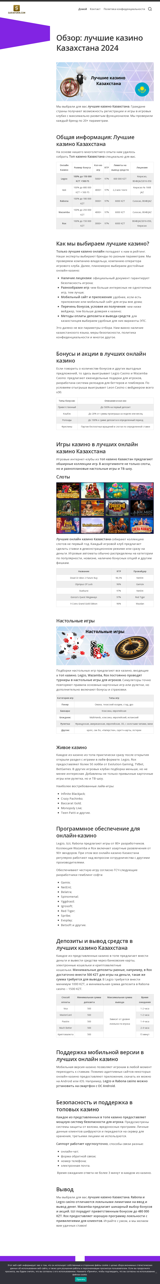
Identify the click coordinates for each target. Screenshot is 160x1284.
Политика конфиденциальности (124, 9)
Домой (82, 9)
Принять (81, 1279)
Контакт (95, 9)
